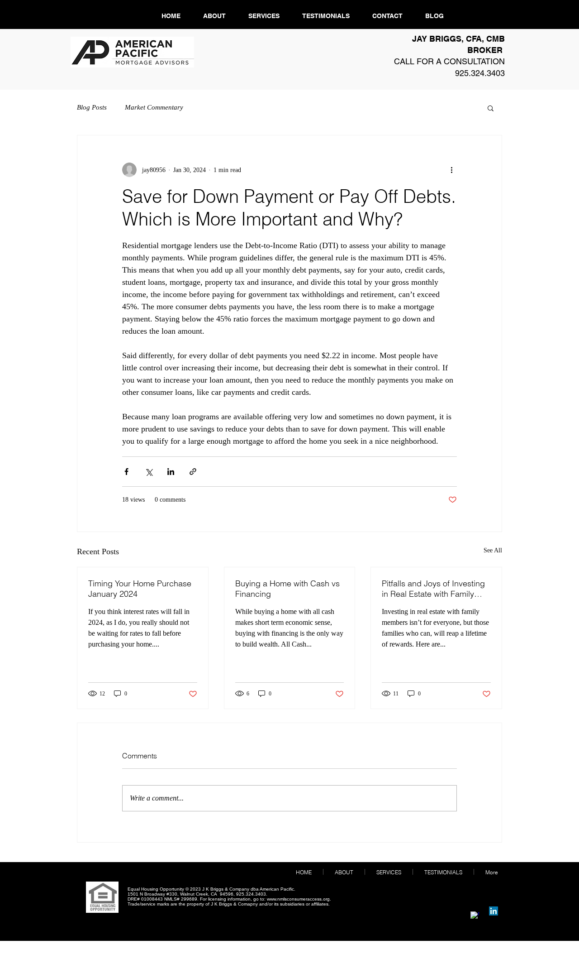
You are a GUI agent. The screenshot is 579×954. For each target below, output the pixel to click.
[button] (490, 107)
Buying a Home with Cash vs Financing (287, 588)
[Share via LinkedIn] (170, 471)
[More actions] (451, 169)
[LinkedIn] (493, 911)
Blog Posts (92, 107)
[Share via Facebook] (126, 471)
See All (493, 550)
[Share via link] (193, 471)
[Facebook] (474, 915)
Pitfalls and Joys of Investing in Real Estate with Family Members (433, 588)
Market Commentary (154, 107)
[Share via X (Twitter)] (148, 471)
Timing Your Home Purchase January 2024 (139, 588)
